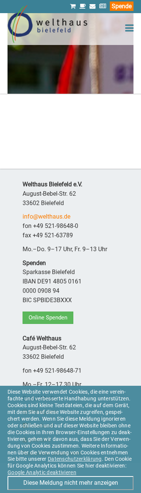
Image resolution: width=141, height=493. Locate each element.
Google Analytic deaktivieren (42, 472)
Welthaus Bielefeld (47, 24)
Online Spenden (48, 317)
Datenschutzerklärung (75, 459)
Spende (122, 6)
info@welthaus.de (46, 216)
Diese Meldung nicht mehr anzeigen (70, 482)
